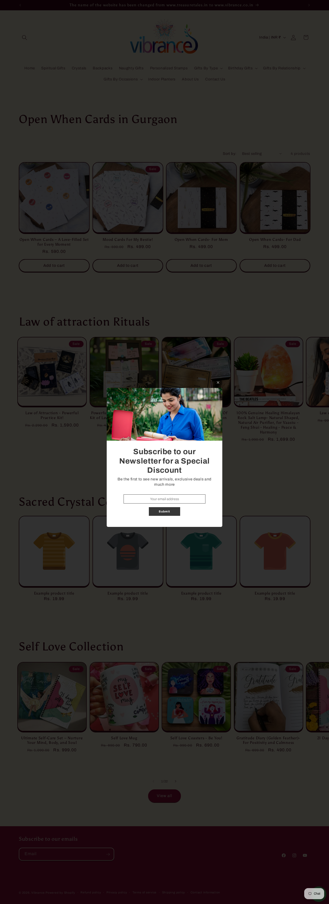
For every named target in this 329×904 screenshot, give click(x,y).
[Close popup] (218, 382)
